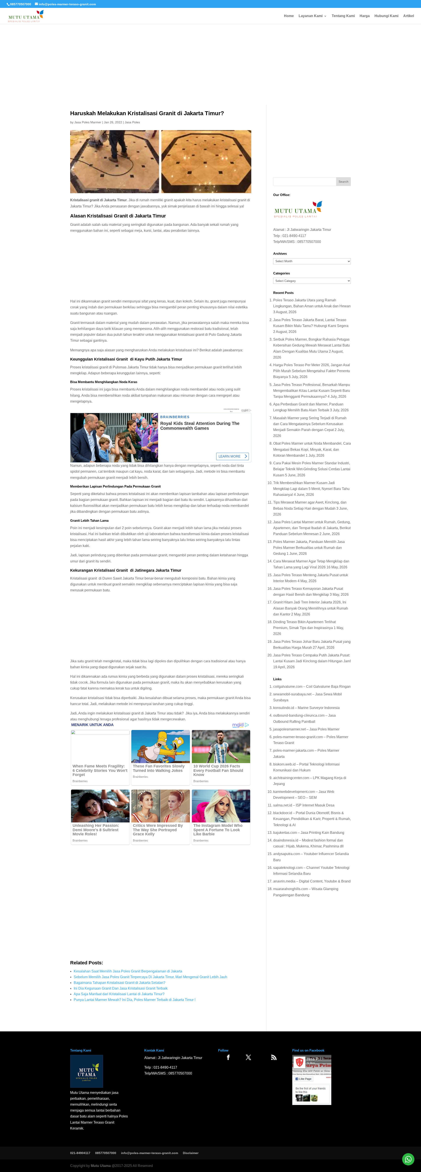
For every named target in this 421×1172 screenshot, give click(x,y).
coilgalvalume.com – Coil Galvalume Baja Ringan (312, 686)
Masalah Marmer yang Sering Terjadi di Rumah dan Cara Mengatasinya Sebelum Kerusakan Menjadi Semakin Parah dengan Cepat (309, 424)
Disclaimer (190, 1153)
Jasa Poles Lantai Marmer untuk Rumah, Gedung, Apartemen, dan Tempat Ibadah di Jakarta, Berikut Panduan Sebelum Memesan (312, 528)
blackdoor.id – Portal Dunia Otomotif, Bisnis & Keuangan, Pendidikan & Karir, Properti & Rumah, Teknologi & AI (312, 819)
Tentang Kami (343, 16)
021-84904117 (80, 1153)
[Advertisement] (210, 50)
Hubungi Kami (386, 16)
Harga (365, 16)
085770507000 (20, 4)
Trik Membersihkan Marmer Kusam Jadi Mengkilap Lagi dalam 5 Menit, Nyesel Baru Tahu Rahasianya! (311, 489)
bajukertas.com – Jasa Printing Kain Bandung (308, 832)
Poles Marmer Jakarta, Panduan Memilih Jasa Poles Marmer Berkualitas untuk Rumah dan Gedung (309, 547)
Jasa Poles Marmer (87, 122)
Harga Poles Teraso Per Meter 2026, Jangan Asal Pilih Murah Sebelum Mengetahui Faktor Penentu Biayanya (311, 371)
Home (289, 16)
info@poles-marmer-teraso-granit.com (149, 1153)
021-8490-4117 (294, 236)
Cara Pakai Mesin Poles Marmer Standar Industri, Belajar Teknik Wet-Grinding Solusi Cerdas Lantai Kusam (311, 469)
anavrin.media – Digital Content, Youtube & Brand (312, 881)
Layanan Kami (311, 16)
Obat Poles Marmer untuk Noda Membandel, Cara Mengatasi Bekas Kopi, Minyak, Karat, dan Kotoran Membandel (312, 449)
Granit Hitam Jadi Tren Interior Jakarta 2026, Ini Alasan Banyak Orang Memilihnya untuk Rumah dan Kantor (310, 608)
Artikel (408, 16)
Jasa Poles (132, 122)
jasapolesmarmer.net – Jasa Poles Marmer (306, 729)
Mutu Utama (101, 1166)
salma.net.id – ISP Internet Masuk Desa (303, 805)
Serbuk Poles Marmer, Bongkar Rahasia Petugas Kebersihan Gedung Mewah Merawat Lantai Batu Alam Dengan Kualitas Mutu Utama (311, 345)
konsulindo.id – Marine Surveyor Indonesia (306, 708)
